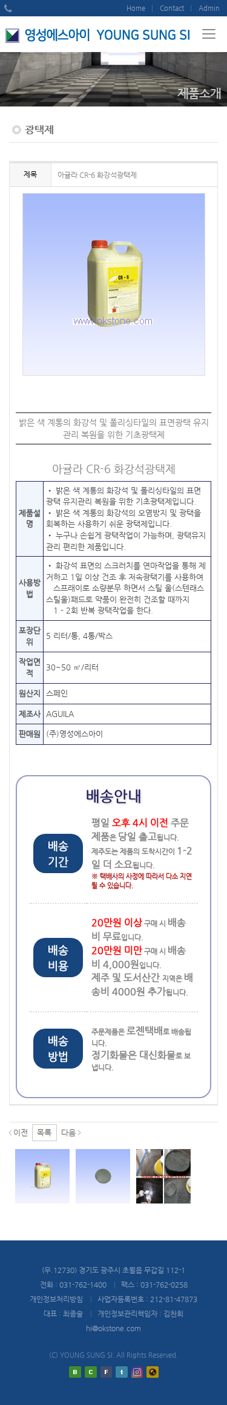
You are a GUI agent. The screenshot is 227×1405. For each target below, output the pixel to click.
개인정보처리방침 (56, 1299)
